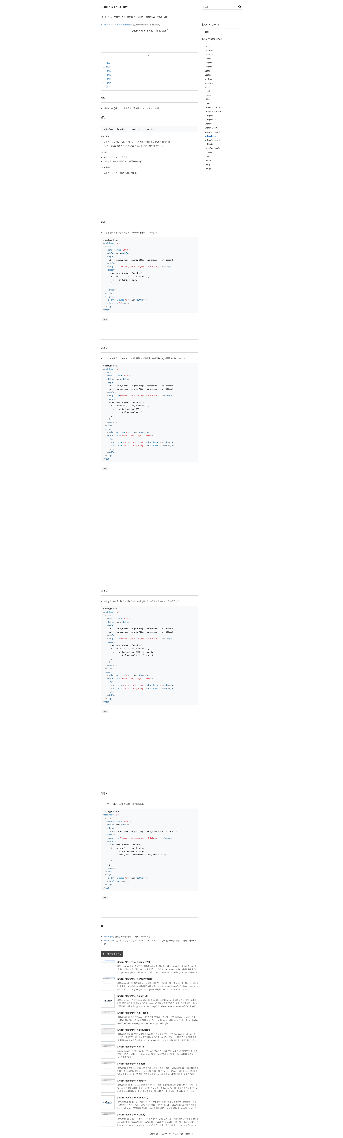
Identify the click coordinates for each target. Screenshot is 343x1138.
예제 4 (107, 82)
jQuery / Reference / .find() (131, 1063)
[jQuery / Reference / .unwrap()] (108, 1000)
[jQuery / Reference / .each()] (108, 1051)
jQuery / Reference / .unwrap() (133, 995)
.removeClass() (212, 132)
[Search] (239, 7)
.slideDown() (211, 136)
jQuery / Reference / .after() (131, 1114)
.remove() (210, 124)
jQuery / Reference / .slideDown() (149, 30)
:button (208, 79)
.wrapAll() (210, 168)
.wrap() (208, 164)
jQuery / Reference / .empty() (132, 1080)
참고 (106, 86)
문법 (106, 66)
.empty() (209, 95)
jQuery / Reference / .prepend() (133, 1012)
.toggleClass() (212, 148)
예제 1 (107, 70)
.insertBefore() (213, 112)
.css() (208, 87)
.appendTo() (211, 67)
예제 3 (107, 78)
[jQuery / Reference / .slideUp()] (108, 1102)
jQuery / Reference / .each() (131, 1046)
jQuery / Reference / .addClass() (133, 1029)
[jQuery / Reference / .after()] (108, 1119)
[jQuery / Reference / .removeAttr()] (108, 966)
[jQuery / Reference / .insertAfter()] (108, 983)
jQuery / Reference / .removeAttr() (134, 961)
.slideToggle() (110, 940)
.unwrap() (210, 152)
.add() (208, 46)
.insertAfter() (212, 107)
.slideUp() (108, 936)
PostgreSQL (150, 16)
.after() (209, 59)
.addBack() (210, 50)
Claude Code (162, 16)
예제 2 (107, 74)
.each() (208, 91)
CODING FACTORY (114, 7)
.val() (208, 156)
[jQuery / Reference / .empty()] (108, 1085)
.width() (209, 160)
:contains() (211, 83)
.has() (208, 103)
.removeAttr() (212, 128)
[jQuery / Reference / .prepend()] (108, 1017)
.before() (210, 75)
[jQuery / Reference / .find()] (108, 1068)
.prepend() (210, 116)
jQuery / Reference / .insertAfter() (134, 978)
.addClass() (211, 54)
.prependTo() (211, 120)
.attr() (208, 71)
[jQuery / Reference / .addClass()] (108, 1034)
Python (140, 16)
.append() (210, 63)
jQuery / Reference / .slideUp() (133, 1097)
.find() (208, 99)
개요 (106, 62)
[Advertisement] (76, 54)
